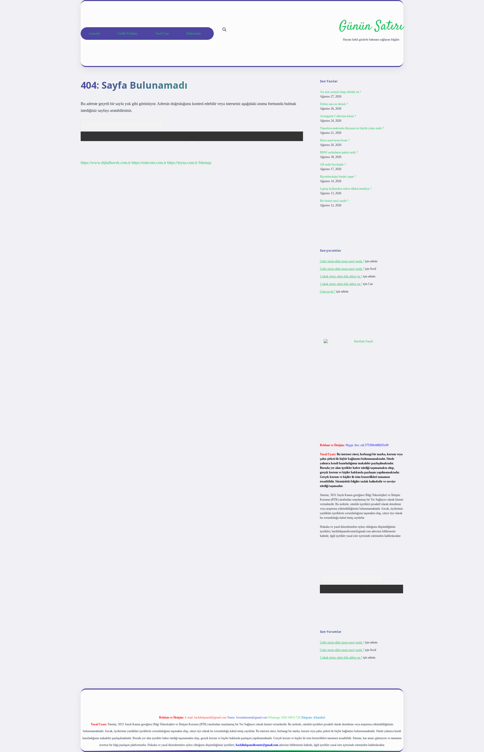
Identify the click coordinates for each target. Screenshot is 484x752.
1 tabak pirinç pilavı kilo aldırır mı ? (341, 276)
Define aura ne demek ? (334, 104)
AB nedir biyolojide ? (333, 164)
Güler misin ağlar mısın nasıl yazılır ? (342, 261)
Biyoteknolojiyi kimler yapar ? (338, 176)
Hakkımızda (193, 33)
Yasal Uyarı (162, 33)
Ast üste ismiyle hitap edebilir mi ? (340, 92)
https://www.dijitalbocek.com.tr (106, 162)
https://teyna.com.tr (182, 162)
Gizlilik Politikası (127, 33)
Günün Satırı (371, 26)
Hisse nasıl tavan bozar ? (334, 140)
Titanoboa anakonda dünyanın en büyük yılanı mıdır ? (352, 128)
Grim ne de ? (327, 291)
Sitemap (204, 162)
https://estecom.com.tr (149, 162)
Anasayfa (94, 33)
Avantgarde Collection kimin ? (338, 116)
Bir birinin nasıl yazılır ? (334, 201)
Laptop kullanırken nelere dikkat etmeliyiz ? (346, 188)
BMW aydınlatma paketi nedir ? (339, 152)
